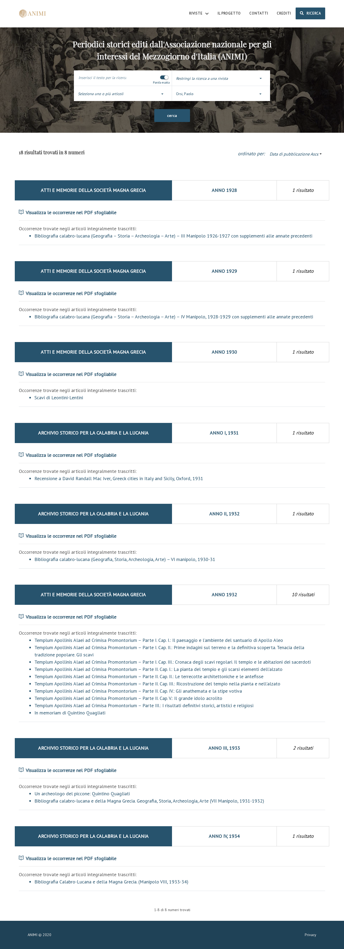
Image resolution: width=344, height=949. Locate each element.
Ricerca (313, 13)
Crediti (284, 13)
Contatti (258, 13)
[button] (221, 78)
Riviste (196, 13)
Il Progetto (229, 13)
